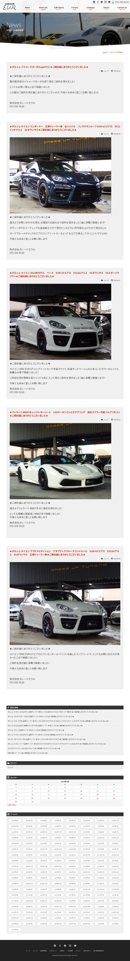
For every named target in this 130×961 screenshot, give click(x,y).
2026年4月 (43, 820)
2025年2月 (15, 832)
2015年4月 (58, 912)
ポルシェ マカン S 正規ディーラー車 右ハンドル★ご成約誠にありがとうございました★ (36, 730)
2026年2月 (72, 820)
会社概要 (70, 951)
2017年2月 (115, 895)
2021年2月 (115, 861)
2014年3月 (15, 924)
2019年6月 (58, 878)
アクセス (78, 951)
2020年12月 (29, 866)
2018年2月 (58, 889)
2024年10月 (72, 832)
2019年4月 (86, 878)
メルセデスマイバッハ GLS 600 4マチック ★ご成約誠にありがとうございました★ (34, 748)
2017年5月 (72, 895)
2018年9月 (72, 884)
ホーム (28, 951)
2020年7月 (101, 866)
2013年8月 (115, 924)
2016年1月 (43, 906)
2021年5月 (72, 861)
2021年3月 (101, 861)
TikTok (94, 2)
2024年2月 (72, 838)
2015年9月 (101, 906)
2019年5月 (72, 878)
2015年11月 (72, 906)
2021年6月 (58, 861)
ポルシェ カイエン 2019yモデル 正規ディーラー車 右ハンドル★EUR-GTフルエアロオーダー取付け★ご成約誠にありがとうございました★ (53, 712)
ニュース (106, 71)
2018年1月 (72, 889)
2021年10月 (115, 855)
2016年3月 (15, 906)
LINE (102, 2)
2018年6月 (115, 884)
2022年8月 (101, 849)
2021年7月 (43, 861)
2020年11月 (43, 866)
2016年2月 (29, 906)
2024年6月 (15, 838)
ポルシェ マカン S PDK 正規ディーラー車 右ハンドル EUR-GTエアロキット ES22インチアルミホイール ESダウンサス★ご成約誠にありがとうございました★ (58, 721)
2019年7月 (43, 878)
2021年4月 (86, 861)
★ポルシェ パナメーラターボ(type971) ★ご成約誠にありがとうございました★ (49, 66)
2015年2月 (86, 912)
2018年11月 (43, 884)
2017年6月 (58, 895)
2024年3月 (58, 838)
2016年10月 (58, 901)
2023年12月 (100, 838)
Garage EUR (10, 6)
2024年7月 (115, 832)
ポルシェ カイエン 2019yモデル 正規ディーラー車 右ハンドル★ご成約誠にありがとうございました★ (40, 735)
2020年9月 (72, 866)
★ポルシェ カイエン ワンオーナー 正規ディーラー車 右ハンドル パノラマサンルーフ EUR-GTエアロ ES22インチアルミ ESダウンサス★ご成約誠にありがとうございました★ (65, 128)
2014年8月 (58, 918)
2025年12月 (100, 820)
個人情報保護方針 (99, 951)
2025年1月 (29, 832)
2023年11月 (115, 838)
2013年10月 (86, 924)
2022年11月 (58, 849)
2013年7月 (15, 929)
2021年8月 (29, 861)
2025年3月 (115, 826)
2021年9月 (15, 861)
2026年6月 (15, 820)
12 (81, 791)
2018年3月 (43, 889)
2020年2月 (58, 872)
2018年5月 (15, 889)
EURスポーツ (53, 951)
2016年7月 (86, 901)
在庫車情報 (43, 951)
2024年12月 (43, 832)
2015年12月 (58, 906)
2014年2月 (29, 924)
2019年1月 (15, 884)
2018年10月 (58, 884)
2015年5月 (43, 912)
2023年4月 (101, 843)
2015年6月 (29, 912)
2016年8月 (72, 901)
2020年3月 (43, 872)
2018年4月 (29, 889)
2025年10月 (15, 826)
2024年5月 (29, 838)
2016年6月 (101, 901)
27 (98, 798)
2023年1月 (29, 849)
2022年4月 (29, 855)
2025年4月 (101, 826)
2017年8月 (29, 895)
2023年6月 (72, 843)
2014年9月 (43, 918)
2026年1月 (86, 820)
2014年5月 (101, 918)
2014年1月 (43, 924)
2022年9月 (86, 849)
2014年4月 (115, 918)
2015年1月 (101, 912)
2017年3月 (101, 895)
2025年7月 (58, 826)
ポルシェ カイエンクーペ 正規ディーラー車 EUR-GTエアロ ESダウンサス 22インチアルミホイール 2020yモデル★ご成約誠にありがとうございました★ (57, 744)
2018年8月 (86, 884)
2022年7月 (115, 849)
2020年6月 (115, 866)
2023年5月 (86, 843)
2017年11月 (100, 889)
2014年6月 (86, 918)
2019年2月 (115, 878)
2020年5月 (15, 872)
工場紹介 (62, 951)
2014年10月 (29, 918)
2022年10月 (72, 849)
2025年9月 (29, 826)
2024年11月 (58, 832)
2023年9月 (29, 843)
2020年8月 (86, 866)
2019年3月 (101, 878)
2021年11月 (100, 855)
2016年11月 (43, 901)
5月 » (14, 805)
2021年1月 (15, 866)
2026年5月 (29, 820)
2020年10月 (58, 866)
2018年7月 (101, 884)
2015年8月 (115, 906)
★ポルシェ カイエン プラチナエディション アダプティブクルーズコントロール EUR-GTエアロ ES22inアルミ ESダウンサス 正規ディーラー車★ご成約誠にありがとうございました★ (64, 552)
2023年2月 (15, 849)
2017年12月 (86, 889)
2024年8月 (101, 832)
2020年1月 (72, 872)
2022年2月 (58, 855)
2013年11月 (72, 924)
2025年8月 (43, 826)
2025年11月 (115, 820)
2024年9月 (86, 832)
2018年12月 (29, 884)
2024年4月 (43, 838)
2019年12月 (86, 872)
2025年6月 (72, 826)
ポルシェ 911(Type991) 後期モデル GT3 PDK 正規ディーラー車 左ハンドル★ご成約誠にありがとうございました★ (45, 725)
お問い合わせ (87, 951)
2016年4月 (115, 901)
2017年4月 (86, 895)
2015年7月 (15, 912)
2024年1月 (86, 838)
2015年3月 (72, 912)
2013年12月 (58, 924)
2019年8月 (29, 878)
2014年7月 (72, 918)
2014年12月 (115, 912)
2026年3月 (58, 820)
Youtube (109, 2)
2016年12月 (29, 901)
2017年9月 (15, 895)
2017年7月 (43, 895)
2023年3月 (115, 843)
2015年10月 (86, 906)
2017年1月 (15, 901)
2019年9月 (15, 878)
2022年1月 (72, 855)
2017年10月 (115, 889)
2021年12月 (86, 855)
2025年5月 (86, 826)
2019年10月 (115, 872)
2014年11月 (15, 918)
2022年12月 (43, 849)
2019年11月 (100, 872)
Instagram (105, 2)
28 (114, 798)
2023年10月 (15, 843)
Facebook (98, 2)
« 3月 (9, 805)
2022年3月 (43, 855)
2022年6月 (15, 855)
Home (105, 52)
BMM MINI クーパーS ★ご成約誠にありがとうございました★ (28, 753)
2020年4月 (29, 872)
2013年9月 (101, 924)
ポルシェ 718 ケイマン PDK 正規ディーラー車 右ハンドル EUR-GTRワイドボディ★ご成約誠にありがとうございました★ (46, 739)
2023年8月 (43, 843)
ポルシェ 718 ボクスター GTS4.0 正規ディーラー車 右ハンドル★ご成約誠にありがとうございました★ (41, 716)
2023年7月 (58, 843)
